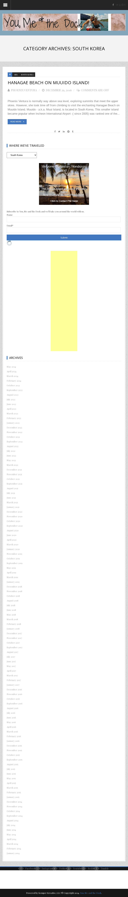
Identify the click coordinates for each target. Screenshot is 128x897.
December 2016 (14, 689)
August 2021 (12, 488)
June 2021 (11, 497)
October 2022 (13, 436)
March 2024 (12, 376)
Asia (16, 74)
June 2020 (11, 535)
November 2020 (14, 516)
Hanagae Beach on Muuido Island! (48, 83)
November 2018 (14, 591)
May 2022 (11, 460)
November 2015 (14, 750)
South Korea (27, 74)
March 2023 (12, 413)
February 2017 (14, 680)
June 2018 (11, 609)
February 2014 (14, 848)
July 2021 (11, 493)
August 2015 (12, 764)
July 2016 (11, 712)
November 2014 (14, 806)
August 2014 (12, 820)
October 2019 (13, 558)
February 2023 (14, 418)
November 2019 (14, 553)
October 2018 (13, 595)
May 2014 (11, 834)
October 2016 (13, 698)
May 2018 (11, 614)
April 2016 (11, 726)
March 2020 (12, 544)
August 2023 (12, 394)
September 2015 (14, 759)
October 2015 (13, 754)
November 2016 (14, 694)
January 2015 (13, 797)
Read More (15, 122)
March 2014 (12, 843)
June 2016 (11, 717)
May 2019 (11, 567)
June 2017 (11, 661)
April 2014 (11, 839)
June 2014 (11, 829)
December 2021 (14, 469)
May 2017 (11, 666)
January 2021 (13, 507)
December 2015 (14, 745)
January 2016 (13, 740)
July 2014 (11, 825)
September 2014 (14, 815)
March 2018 (12, 619)
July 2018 (11, 605)
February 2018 (14, 624)
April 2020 (11, 539)
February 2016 (14, 736)
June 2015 (11, 773)
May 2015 (11, 778)
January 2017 (13, 684)
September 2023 (14, 390)
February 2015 (14, 792)
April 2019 (11, 572)
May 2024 (11, 366)
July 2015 (11, 769)
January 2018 (13, 628)
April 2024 (11, 371)
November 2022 (14, 432)
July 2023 (11, 399)
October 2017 (13, 642)
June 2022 (11, 455)
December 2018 (14, 586)
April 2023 (11, 408)
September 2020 (15, 525)
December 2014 (14, 801)
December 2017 (14, 633)
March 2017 (12, 675)
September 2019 (14, 563)
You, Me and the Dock (90, 892)
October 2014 (13, 811)
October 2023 (13, 385)
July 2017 (11, 656)
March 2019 (12, 577)
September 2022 (14, 441)
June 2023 (11, 404)
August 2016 (12, 708)
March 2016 (12, 731)
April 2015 (11, 783)
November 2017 (14, 638)
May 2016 (11, 722)
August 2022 (12, 446)
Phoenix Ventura (24, 90)
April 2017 (11, 670)
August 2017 (12, 652)
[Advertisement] (64, 301)
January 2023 (13, 422)
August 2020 (13, 530)
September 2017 (14, 647)
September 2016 (14, 703)
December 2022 (14, 427)
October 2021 (13, 478)
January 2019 (13, 581)
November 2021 (14, 474)
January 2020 (13, 549)
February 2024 (14, 380)
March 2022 (12, 464)
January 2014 (13, 853)
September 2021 (14, 483)
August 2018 (12, 600)
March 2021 (12, 502)
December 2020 (14, 511)
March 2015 (12, 787)
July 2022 (11, 450)
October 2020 (13, 521)
